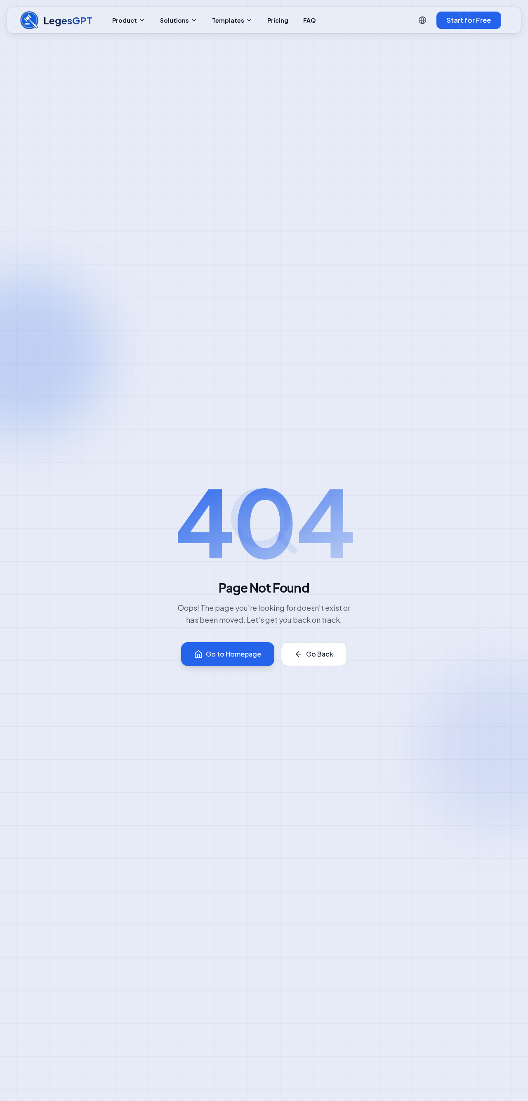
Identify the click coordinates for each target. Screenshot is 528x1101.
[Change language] (422, 20)
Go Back (319, 654)
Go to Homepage (233, 654)
